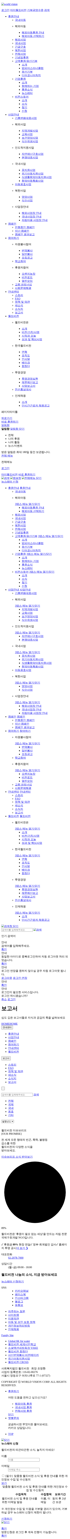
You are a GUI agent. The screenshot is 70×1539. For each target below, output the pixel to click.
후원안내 (13, 16)
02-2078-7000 (15, 1257)
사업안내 (13, 114)
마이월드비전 (18, 10)
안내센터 (13, 291)
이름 (4, 1456)
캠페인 (12, 223)
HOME (9, 1023)
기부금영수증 (35, 10)
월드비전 (13, 316)
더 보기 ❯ (22, 1248)
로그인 (5, 10)
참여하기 (13, 238)
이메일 (5, 1465)
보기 (4, 1483)
